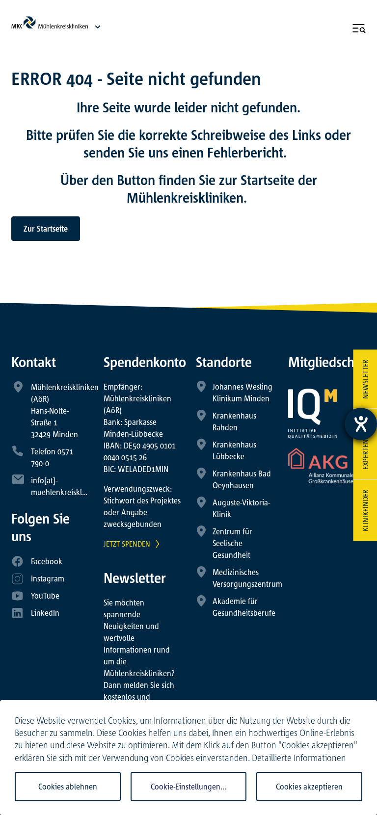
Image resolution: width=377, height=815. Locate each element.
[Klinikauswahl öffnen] (98, 26)
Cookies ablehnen (67, 786)
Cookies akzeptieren (309, 786)
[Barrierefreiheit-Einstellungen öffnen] (361, 424)
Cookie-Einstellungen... (188, 786)
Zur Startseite (46, 229)
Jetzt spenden (127, 543)
